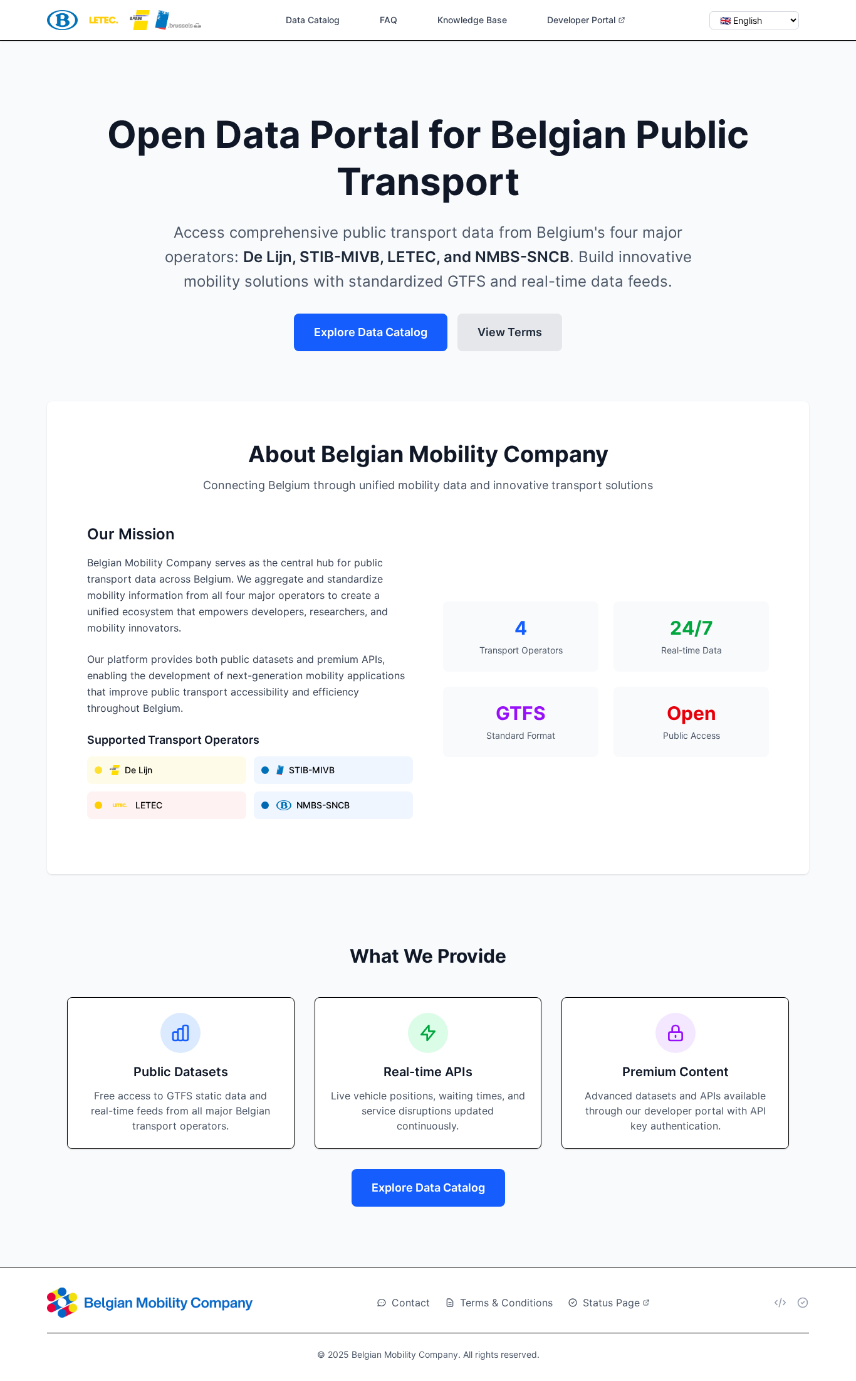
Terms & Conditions (506, 1302)
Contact (411, 1302)
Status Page (611, 1302)
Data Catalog (313, 19)
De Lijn (138, 770)
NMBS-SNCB (323, 805)
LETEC (148, 805)
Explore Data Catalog (370, 332)
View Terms (510, 332)
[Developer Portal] (780, 1302)
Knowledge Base (472, 19)
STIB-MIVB (312, 770)
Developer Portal (581, 19)
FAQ (388, 19)
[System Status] (802, 1302)
